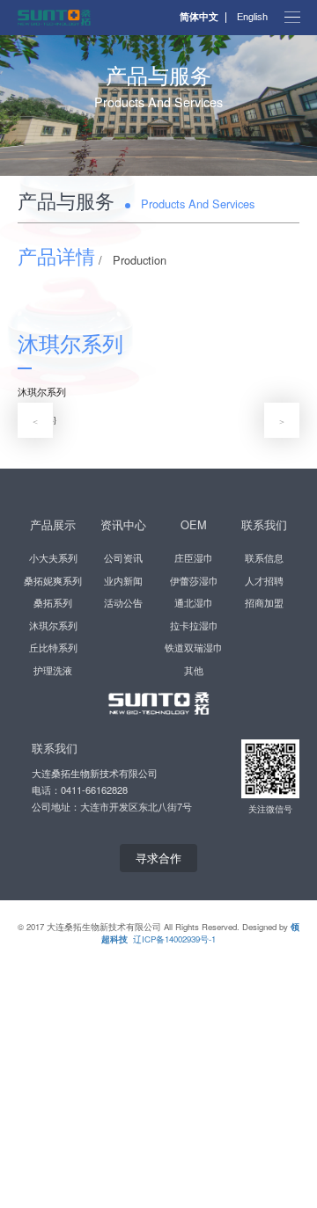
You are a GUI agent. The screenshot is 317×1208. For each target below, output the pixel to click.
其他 (193, 670)
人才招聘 (264, 580)
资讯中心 (123, 525)
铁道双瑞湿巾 (194, 647)
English (252, 17)
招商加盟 (264, 602)
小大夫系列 (53, 557)
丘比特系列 (53, 647)
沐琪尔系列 (53, 625)
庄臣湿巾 (193, 557)
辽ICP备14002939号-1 (174, 939)
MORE (158, 178)
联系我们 (264, 525)
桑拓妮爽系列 (53, 580)
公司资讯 (123, 557)
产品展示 (53, 525)
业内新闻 (123, 580)
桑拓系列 (52, 602)
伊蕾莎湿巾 (194, 580)
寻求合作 (158, 857)
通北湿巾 (193, 602)
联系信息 (264, 557)
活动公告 (123, 602)
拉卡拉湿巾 (194, 625)
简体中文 (199, 17)
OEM (194, 525)
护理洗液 (52, 670)
